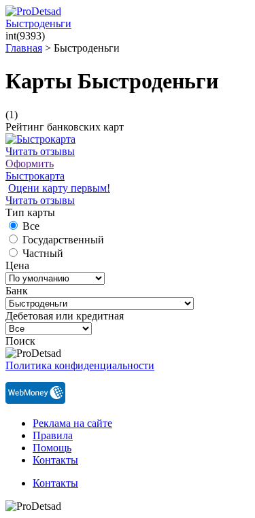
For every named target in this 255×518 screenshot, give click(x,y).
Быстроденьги (38, 23)
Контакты (55, 460)
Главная (23, 48)
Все (30, 226)
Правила (53, 435)
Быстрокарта (35, 176)
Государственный (63, 239)
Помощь (52, 447)
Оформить (29, 163)
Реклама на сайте (72, 423)
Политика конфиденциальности (79, 365)
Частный (42, 253)
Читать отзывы (40, 151)
